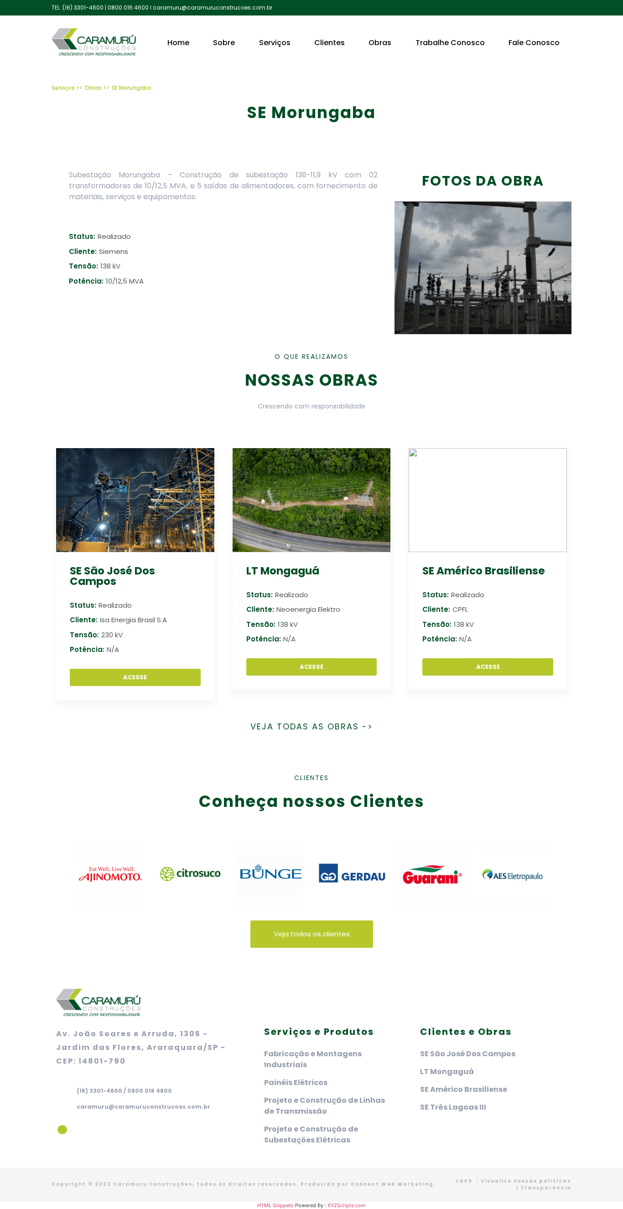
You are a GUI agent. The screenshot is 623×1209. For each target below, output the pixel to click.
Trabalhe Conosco (450, 42)
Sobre (224, 42)
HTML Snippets (275, 1205)
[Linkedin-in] (62, 1130)
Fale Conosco (534, 42)
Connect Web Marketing (392, 1184)
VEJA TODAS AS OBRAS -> (311, 726)
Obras (380, 42)
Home (178, 42)
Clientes (329, 42)
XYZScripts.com (346, 1205)
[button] (60, 875)
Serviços (275, 42)
